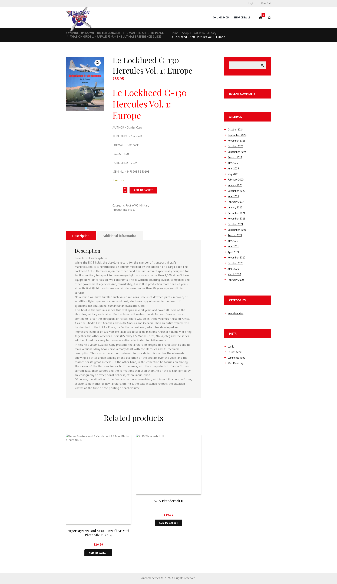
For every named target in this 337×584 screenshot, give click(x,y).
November (236, 140)
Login (251, 3)
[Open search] (269, 17)
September (237, 135)
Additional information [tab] (120, 236)
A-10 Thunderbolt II (168, 501)
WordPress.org (235, 363)
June (233, 168)
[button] (97, 63)
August (235, 157)
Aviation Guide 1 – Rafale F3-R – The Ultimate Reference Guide (115, 36)
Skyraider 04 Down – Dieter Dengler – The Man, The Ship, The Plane (115, 33)
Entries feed (235, 352)
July (233, 163)
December (236, 190)
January (235, 185)
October (235, 129)
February (236, 179)
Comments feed (236, 357)
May (233, 174)
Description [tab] (80, 236)
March (234, 274)
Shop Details (242, 17)
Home (174, 33)
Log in (231, 346)
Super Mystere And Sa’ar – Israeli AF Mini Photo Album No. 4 (98, 533)
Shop (185, 33)
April (233, 252)
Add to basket (143, 190)
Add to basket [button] (98, 553)
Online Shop (221, 17)
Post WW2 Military (204, 33)
